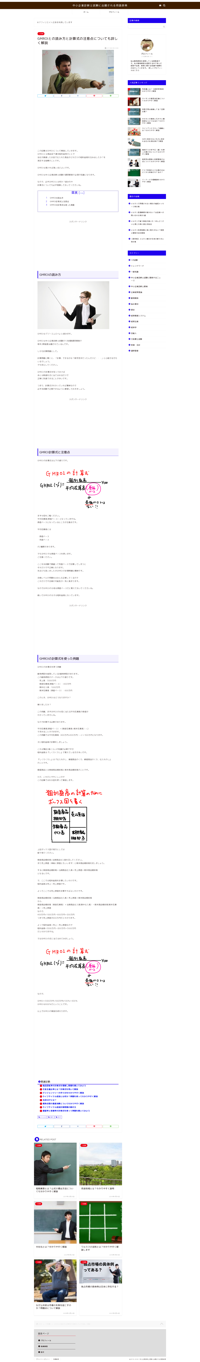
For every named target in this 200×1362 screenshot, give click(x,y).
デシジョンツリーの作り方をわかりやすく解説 (63, 1093)
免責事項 (44, 1346)
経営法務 (134, 321)
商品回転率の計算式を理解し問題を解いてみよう (64, 1085)
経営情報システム (138, 316)
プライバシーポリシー (43, 1359)
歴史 (133, 310)
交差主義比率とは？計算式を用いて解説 (60, 1089)
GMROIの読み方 (56, 198)
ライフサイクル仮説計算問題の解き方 (59, 1107)
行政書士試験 (136, 339)
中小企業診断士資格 (139, 286)
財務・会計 (135, 345)
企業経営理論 (136, 292)
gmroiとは (43, 1117)
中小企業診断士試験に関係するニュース (146, 279)
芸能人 (134, 333)
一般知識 (134, 272)
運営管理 (134, 351)
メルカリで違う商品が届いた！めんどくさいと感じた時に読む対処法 (147, 222)
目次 (42, 1352)
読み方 (59, 1117)
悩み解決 (134, 304)
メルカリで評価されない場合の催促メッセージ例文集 (147, 205)
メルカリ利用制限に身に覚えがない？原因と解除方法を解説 (147, 231)
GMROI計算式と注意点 (59, 201)
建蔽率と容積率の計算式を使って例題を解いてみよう (66, 1110)
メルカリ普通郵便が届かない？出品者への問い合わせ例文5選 (147, 213)
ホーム (86, 12)
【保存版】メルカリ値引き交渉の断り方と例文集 (147, 240)
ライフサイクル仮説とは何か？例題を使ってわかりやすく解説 (70, 1096)
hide (81, 193)
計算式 (51, 1117)
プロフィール (114, 12)
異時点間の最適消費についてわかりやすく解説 (63, 1103)
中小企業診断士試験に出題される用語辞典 (100, 5)
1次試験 (41, 34)
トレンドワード (137, 266)
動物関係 (134, 298)
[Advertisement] (78, 126)
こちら (136, 70)
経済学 (134, 327)
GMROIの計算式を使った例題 (62, 205)
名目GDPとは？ (50, 1100)
